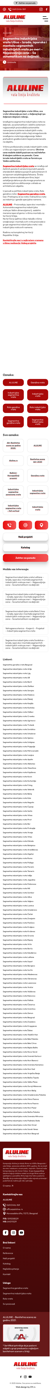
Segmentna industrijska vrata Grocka (18, 935)
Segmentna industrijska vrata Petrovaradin (20, 751)
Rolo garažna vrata (13, 408)
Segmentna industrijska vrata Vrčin (17, 944)
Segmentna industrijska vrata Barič (17, 682)
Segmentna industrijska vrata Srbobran (19, 733)
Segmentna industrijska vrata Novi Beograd (21, 1133)
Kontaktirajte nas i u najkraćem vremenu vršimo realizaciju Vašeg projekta (23, 241)
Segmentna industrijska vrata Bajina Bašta (20, 1047)
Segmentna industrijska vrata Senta (17, 811)
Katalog (6, 1263)
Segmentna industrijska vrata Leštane (18, 957)
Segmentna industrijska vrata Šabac (18, 1030)
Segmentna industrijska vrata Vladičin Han (20, 1034)
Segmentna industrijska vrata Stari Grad (19, 1125)
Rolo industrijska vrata (38, 408)
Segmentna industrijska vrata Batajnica (19, 845)
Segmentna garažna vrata (13, 421)
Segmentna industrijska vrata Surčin (18, 970)
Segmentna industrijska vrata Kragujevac (20, 1026)
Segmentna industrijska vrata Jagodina (19, 880)
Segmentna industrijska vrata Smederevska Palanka (24, 1095)
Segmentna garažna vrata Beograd (17, 664)
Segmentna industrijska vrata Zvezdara (19, 1022)
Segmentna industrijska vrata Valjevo (18, 901)
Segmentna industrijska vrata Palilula (18, 1000)
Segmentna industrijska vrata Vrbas (17, 815)
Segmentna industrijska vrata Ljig (16, 673)
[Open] (45, 18)
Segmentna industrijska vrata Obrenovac (20, 978)
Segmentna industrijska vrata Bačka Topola (21, 1077)
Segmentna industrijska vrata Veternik (18, 789)
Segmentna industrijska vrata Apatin (18, 759)
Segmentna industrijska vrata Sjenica (18, 738)
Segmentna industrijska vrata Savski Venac (20, 1129)
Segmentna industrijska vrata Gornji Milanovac (22, 1086)
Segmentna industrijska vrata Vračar (18, 987)
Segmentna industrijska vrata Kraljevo (18, 927)
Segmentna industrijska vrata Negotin (18, 802)
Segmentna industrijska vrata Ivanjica (18, 755)
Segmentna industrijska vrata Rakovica (19, 996)
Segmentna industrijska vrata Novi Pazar (20, 1108)
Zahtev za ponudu (27, 3)
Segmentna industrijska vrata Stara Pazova (21, 1099)
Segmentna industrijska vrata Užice (17, 897)
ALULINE (13, 382)
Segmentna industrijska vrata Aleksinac (19, 763)
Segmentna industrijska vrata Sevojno (18, 690)
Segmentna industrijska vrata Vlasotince (19, 768)
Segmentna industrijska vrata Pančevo (19, 923)
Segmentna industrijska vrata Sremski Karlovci (22, 1056)
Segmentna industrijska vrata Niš (16, 888)
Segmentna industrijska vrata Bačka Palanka (21, 1112)
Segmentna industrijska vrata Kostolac (19, 707)
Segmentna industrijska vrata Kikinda (18, 841)
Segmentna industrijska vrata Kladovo (18, 695)
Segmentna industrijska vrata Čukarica (19, 1004)
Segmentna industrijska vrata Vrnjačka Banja (21, 1073)
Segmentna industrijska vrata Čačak (18, 914)
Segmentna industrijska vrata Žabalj (18, 699)
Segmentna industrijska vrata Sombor (18, 892)
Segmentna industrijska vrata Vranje (18, 832)
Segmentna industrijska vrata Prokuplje (19, 828)
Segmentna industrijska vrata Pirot (17, 819)
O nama (7, 1247)
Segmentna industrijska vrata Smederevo (20, 910)
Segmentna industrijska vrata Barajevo (19, 966)
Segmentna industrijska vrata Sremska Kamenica (23, 1065)
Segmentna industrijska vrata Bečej (17, 794)
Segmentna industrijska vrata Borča (18, 948)
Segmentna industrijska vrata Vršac (17, 837)
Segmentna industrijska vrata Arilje (17, 669)
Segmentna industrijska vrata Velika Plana (20, 1082)
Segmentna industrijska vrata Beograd (19, 1017)
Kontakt (6, 1274)
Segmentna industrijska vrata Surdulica (19, 729)
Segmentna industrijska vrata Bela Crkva (19, 1043)
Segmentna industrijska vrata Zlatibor (18, 686)
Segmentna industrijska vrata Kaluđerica (19, 953)
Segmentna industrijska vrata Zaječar (18, 854)
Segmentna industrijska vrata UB (16, 677)
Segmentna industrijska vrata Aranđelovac (20, 849)
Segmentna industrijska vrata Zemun (18, 1013)
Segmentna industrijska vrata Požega (18, 862)
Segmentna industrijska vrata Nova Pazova (20, 1103)
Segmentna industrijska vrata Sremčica (19, 1009)
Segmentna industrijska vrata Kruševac (19, 931)
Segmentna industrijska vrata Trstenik (18, 725)
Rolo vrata (8, 1298)
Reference (8, 1253)
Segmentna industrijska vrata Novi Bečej (19, 1090)
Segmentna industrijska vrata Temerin (18, 871)
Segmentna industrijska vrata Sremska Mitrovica (23, 1116)
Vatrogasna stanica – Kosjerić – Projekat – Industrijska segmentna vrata (24, 629)
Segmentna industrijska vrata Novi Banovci (20, 1060)
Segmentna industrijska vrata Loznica (18, 905)
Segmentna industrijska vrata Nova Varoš (20, 1052)
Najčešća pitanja (11, 1268)
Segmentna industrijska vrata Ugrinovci (19, 720)
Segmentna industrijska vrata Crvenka (18, 716)
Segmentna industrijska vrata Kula (17, 798)
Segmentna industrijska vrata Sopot (18, 961)
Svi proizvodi (9, 1304)
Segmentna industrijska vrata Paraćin (18, 867)
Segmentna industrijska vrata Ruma (17, 858)
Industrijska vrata (37, 394)
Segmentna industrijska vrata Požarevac (19, 884)
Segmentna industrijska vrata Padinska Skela (21, 1120)
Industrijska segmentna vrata (13, 394)
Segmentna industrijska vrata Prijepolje (19, 746)
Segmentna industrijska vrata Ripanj (18, 940)
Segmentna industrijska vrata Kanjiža (18, 703)
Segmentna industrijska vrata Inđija (17, 875)
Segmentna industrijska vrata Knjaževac (19, 772)
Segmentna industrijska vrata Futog (17, 785)
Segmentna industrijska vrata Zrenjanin (19, 918)
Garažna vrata (38, 382)
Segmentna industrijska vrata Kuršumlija (19, 781)
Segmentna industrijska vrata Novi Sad (19, 1069)
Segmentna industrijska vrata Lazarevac (19, 983)
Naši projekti (9, 1258)
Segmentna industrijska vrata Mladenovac (20, 974)
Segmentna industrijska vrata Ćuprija (18, 806)
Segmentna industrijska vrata (37, 421)
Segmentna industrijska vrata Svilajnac (19, 742)
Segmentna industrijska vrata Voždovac (19, 991)
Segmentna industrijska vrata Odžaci (18, 712)
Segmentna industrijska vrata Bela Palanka (20, 1039)
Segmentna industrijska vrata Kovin (17, 776)
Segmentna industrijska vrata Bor (16, 824)
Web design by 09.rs (25, 1387)
